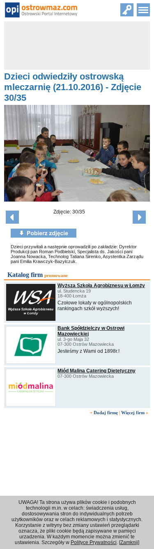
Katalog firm (25, 274)
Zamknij (129, 542)
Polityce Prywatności (94, 542)
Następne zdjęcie (139, 217)
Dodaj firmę (106, 412)
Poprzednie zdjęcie (12, 217)
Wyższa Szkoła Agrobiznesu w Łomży (101, 285)
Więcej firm (133, 412)
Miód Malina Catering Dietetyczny (96, 371)
